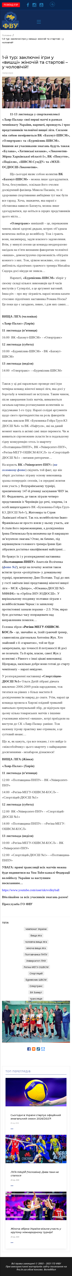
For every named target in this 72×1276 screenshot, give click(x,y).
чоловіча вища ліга (36, 941)
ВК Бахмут (36, 992)
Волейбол (50, 1269)
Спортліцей (36, 973)
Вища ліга (36, 935)
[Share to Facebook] (29, 1049)
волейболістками (13, 604)
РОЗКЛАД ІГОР (11, 4)
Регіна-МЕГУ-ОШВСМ (36, 967)
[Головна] (10, 19)
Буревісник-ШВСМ (36, 979)
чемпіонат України (36, 929)
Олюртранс (36, 986)
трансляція (36, 998)
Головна (6, 35)
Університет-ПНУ (36, 960)
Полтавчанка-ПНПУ (36, 954)
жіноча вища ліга (36, 948)
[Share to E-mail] (33, 1049)
